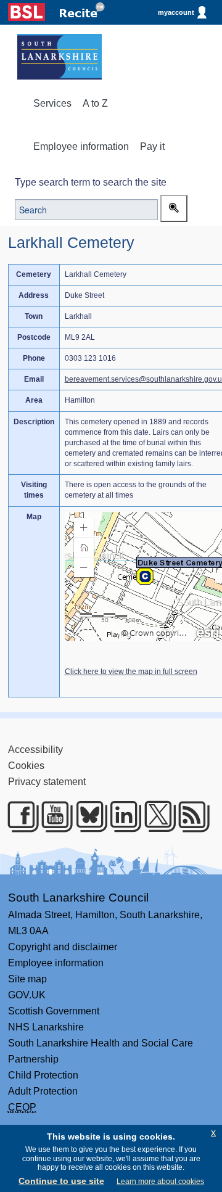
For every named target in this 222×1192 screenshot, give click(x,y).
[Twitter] (155, 816)
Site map (27, 979)
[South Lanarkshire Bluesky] (86, 816)
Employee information (81, 146)
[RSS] (189, 816)
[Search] (173, 208)
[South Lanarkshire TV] (52, 816)
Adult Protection (43, 1091)
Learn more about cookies (160, 1181)
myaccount (176, 12)
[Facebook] (18, 816)
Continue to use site (61, 1181)
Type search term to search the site (90, 182)
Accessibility (35, 749)
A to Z (95, 103)
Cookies (26, 765)
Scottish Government (53, 1011)
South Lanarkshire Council (78, 897)
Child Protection (43, 1075)
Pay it (152, 146)
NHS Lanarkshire (46, 1027)
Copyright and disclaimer (62, 947)
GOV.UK (27, 995)
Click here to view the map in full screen (131, 671)
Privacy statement (47, 781)
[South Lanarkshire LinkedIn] (120, 816)
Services (52, 103)
